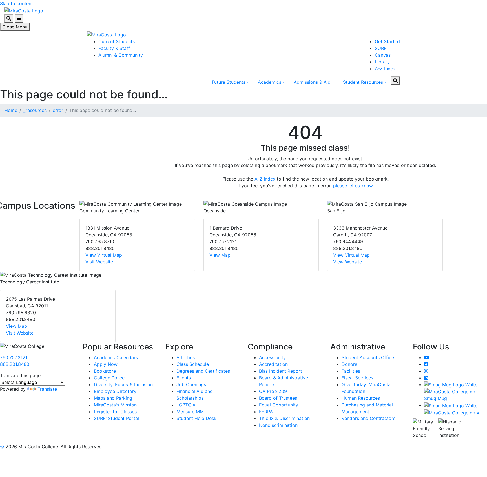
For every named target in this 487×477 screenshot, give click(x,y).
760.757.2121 (13, 357)
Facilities (351, 371)
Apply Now (106, 364)
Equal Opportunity (278, 405)
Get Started (387, 41)
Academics (269, 82)
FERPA (266, 411)
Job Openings (191, 384)
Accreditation (273, 364)
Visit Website (99, 262)
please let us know (353, 185)
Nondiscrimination (278, 425)
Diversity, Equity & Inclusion (123, 384)
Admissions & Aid (312, 82)
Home (11, 110)
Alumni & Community (120, 55)
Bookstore (105, 371)
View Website (347, 262)
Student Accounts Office (368, 357)
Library (382, 62)
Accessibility (272, 357)
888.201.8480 (14, 364)
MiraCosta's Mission (115, 405)
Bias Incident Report (280, 371)
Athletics (185, 357)
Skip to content (16, 3)
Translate (47, 389)
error (58, 110)
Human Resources (361, 398)
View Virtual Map (103, 255)
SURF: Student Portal (116, 418)
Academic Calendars (116, 357)
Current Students (116, 41)
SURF (380, 48)
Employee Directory (115, 391)
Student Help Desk (196, 418)
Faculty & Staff (114, 48)
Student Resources (363, 82)
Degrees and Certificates (203, 371)
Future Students (228, 82)
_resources (35, 110)
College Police (109, 378)
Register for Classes (115, 411)
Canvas (383, 55)
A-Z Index (385, 68)
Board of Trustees (278, 398)
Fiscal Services (357, 378)
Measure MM (190, 411)
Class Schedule (192, 364)
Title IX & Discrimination (284, 418)
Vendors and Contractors (368, 418)
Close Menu (14, 27)
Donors (349, 364)
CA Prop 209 (273, 391)
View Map (220, 255)
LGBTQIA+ (187, 405)
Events (183, 378)
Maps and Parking (113, 398)
